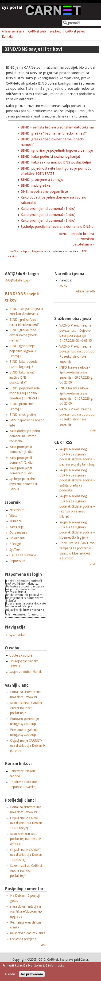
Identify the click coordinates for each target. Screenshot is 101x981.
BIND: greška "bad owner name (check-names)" (23, 335)
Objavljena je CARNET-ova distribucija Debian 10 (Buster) (26, 855)
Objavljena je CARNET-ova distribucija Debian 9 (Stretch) (27, 745)
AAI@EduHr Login (18, 280)
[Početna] (53, 14)
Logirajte (37, 251)
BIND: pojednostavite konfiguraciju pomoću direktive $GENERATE (24, 393)
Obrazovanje (18, 532)
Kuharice (15, 521)
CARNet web (37, 31)
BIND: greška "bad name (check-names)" (54, 133)
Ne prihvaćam (32, 974)
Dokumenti (17, 538)
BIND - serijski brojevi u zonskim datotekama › (76, 239)
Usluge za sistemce (22, 555)
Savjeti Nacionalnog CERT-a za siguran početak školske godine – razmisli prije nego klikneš (77, 506)
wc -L (63, 285)
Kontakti (7, 36)
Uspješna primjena (23, 939)
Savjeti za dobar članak (25, 672)
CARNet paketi (75, 31)
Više (93, 430)
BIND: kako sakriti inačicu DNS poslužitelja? (56, 162)
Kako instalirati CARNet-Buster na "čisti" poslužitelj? (26, 708)
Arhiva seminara (13, 31)
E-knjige (15, 544)
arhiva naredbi (85, 291)
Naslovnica (16, 510)
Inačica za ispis (19, 251)
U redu (10, 974)
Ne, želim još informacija (46, 965)
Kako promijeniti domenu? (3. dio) (48, 220)
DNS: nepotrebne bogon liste (44, 191)
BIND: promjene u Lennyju (42, 180)
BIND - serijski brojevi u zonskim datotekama (57, 127)
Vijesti (13, 515)
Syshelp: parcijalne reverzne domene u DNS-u (57, 226)
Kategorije (16, 527)
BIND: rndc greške (35, 185)
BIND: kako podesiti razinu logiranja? (51, 156)
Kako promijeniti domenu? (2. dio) (48, 215)
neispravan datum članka (27, 933)
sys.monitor (17, 634)
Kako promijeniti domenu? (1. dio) (48, 208)
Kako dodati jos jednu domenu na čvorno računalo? (24, 436)
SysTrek (14, 549)
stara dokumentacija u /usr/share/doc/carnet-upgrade (26, 911)
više (43, 945)
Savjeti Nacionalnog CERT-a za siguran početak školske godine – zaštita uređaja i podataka (77, 480)
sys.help (55, 31)
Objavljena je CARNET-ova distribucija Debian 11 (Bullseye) (26, 823)
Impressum (17, 561)
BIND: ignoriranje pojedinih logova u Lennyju (57, 150)
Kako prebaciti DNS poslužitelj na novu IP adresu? (25, 839)
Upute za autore (20, 655)
